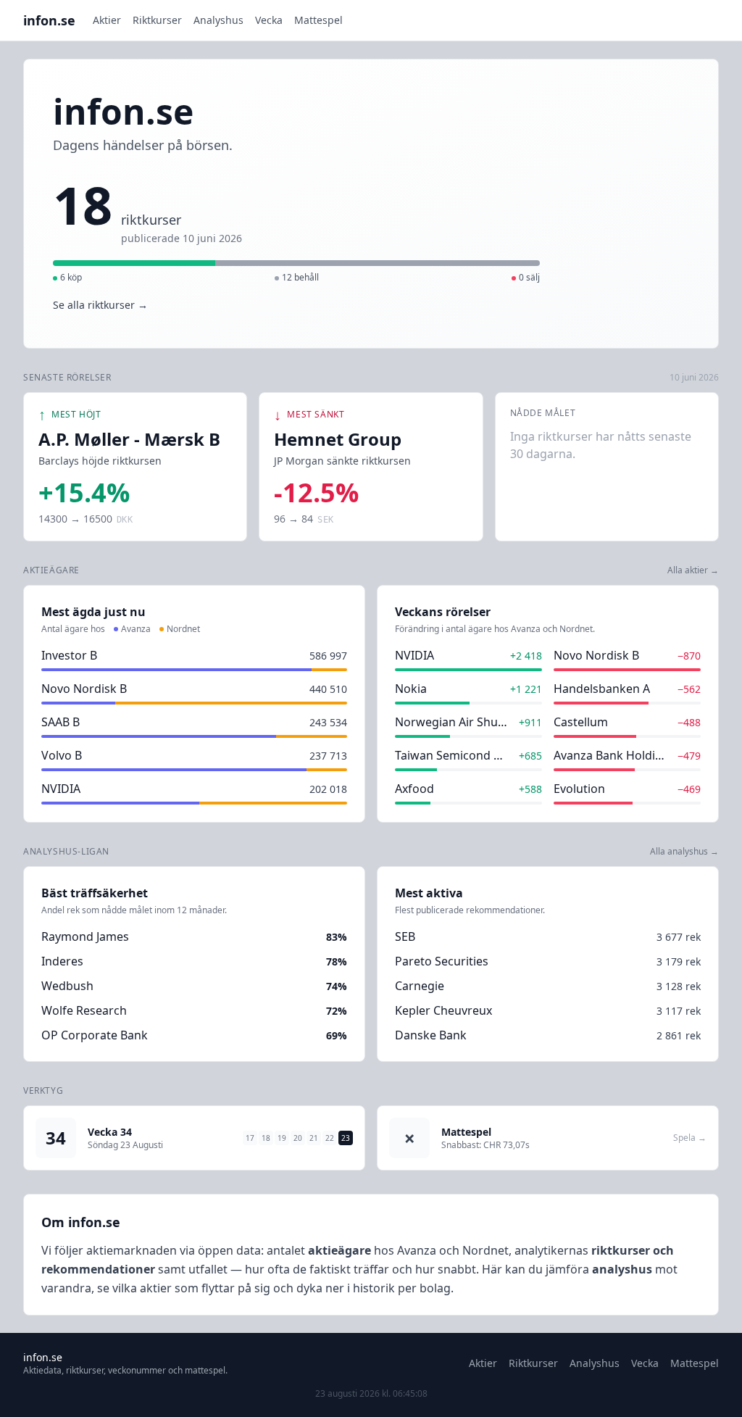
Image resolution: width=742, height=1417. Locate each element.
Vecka (269, 20)
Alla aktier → (693, 570)
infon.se (49, 20)
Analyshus (218, 20)
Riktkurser (157, 20)
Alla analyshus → (684, 851)
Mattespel (318, 20)
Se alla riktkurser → (100, 305)
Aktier (107, 20)
